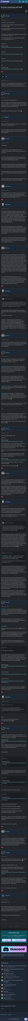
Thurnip (4, 8)
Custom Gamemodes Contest (10, 984)
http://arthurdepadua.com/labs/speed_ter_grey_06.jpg (13, 459)
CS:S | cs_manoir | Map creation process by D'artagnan (13, 981)
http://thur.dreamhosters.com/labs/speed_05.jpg (12, 61)
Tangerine (6, 991)
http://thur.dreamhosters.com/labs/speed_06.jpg (12, 69)
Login (6, 940)
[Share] (26, 11)
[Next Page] (17, 926)
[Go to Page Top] (25, 1019)
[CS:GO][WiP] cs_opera (8, 973)
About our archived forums (9, 994)
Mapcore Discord (7, 998)
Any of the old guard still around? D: (11, 977)
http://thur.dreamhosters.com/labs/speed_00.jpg (12, 47)
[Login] (23, 1)
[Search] (19, 1)
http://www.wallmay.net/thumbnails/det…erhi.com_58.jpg (13, 674)
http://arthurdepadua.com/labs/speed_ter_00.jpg (12, 441)
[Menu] (26, 1)
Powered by (14, 1019)
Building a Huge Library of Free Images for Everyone (15, 965)
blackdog (5, 393)
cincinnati (5, 386)
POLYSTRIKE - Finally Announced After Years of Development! (14, 969)
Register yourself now (19, 935)
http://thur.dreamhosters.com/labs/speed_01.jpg (12, 54)
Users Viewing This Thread (8, 1006)
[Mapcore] (4, 1)
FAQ (4, 988)
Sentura (4, 366)
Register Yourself (19, 940)
